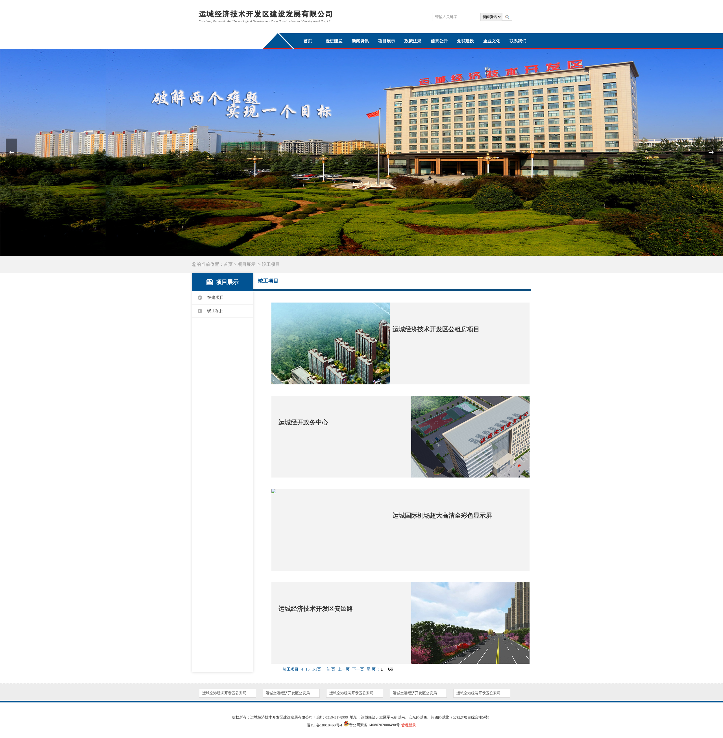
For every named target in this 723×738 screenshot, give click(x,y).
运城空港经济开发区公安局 (224, 693)
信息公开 (439, 41)
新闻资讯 (360, 41)
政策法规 (412, 41)
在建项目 (215, 297)
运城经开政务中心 (303, 422)
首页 (308, 41)
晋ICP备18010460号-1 (325, 725)
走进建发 (334, 41)
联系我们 (517, 41)
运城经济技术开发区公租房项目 (436, 329)
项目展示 (386, 41)
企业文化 (491, 41)
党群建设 (465, 41)
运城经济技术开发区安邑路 (315, 608)
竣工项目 (215, 310)
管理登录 (408, 725)
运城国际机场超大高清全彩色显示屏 (442, 515)
